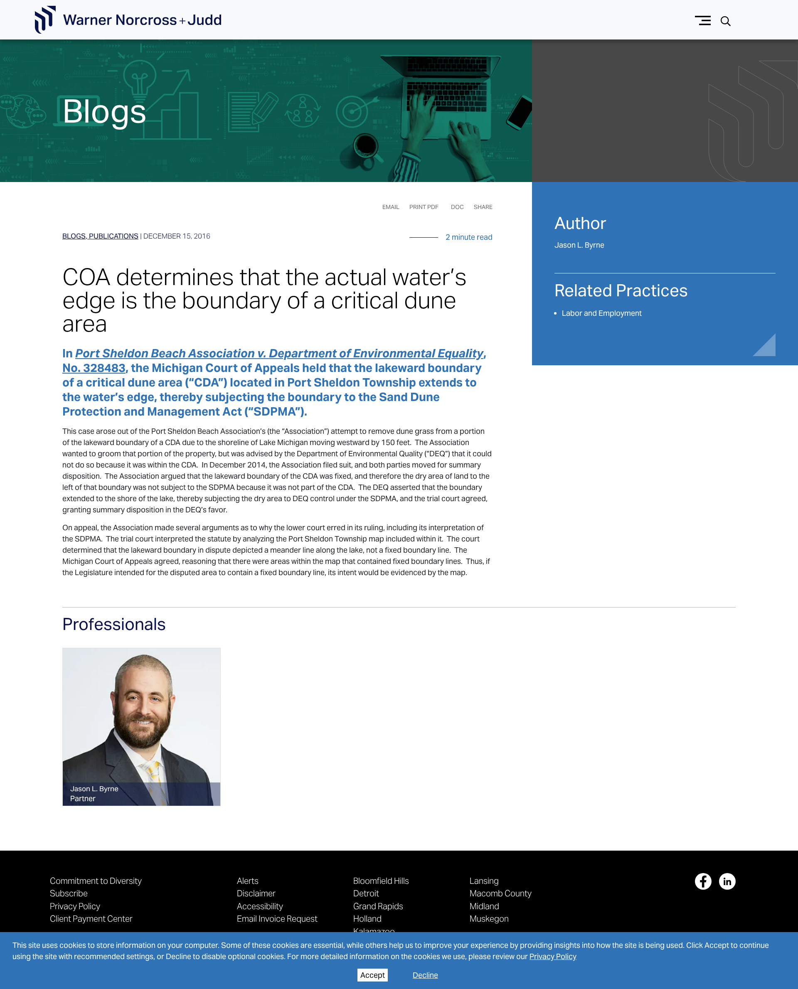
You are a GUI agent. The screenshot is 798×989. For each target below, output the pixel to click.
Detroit (366, 893)
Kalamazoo (374, 931)
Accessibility (260, 906)
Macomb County (501, 893)
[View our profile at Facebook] (703, 881)
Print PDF (423, 207)
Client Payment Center (91, 918)
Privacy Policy (553, 956)
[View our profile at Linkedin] (727, 881)
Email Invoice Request (277, 918)
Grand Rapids (378, 906)
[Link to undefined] (141, 727)
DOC (457, 207)
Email (390, 207)
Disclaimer (256, 893)
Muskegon (489, 918)
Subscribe (69, 893)
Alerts (248, 881)
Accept (372, 975)
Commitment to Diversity (96, 881)
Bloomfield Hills (381, 881)
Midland (484, 906)
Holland (367, 918)
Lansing (484, 881)
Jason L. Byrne (579, 245)
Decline (425, 975)
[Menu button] (703, 20)
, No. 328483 (274, 360)
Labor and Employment (602, 313)
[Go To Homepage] (128, 20)
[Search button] (726, 20)
